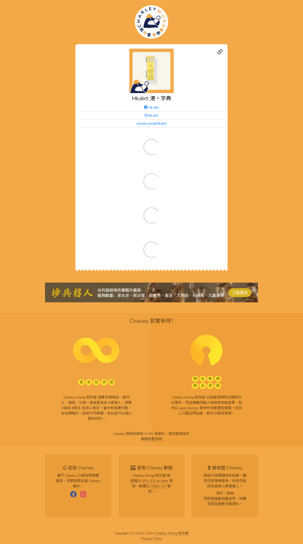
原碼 (133, 481)
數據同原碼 (222, 408)
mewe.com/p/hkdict (152, 123)
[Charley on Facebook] (73, 495)
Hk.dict (153, 107)
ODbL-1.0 (158, 486)
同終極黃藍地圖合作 (220, 499)
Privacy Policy (151, 539)
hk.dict (153, 115)
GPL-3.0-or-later (155, 481)
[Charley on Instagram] (83, 495)
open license (189, 408)
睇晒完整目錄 (151, 439)
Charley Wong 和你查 (172, 533)
